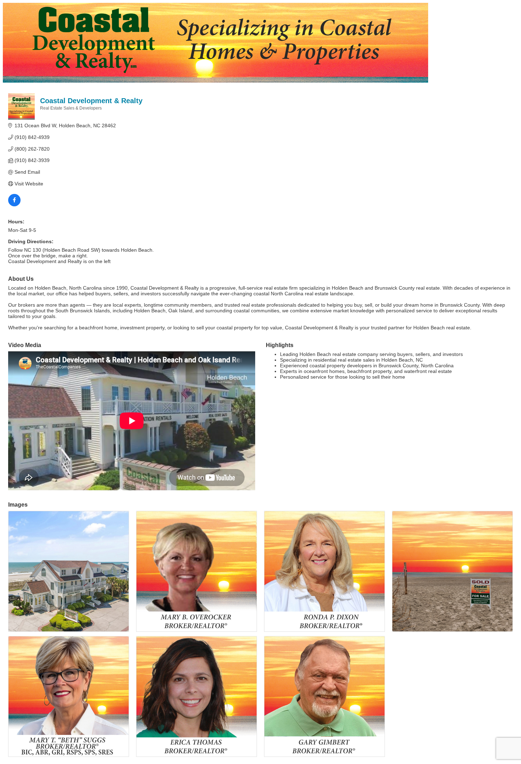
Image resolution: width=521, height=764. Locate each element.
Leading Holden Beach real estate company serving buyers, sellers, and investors (371, 354)
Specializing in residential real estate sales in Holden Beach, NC (351, 360)
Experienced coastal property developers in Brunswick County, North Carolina (367, 365)
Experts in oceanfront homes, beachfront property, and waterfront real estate (366, 371)
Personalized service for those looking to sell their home (342, 377)
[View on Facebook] (14, 204)
